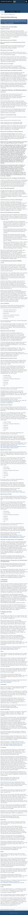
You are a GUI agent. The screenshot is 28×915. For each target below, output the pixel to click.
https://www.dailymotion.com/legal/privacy (9, 849)
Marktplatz (12, 11)
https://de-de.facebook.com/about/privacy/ (13, 401)
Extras (18, 11)
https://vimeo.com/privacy (6, 682)
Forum (6, 11)
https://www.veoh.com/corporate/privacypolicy (10, 817)
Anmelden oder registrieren (6, 1)
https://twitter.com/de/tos (6, 492)
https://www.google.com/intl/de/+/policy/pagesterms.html (12, 446)
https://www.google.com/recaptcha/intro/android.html (11, 745)
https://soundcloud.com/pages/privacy (8, 779)
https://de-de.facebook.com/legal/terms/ (10, 402)
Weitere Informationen (8, 23)
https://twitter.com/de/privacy (19, 492)
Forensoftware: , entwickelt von (14, 913)
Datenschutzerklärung (5, 909)
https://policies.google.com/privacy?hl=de (9, 447)
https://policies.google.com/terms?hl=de (9, 445)
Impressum (12, 909)
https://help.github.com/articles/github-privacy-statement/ (12, 537)
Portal (2, 11)
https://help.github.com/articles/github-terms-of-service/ (12, 536)
